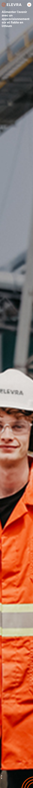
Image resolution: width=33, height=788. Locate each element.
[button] (1, 775)
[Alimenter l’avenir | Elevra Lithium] (11, 5)
